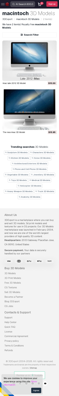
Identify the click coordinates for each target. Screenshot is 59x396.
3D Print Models (12, 278)
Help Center (10, 322)
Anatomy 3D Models (30, 197)
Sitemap (33, 368)
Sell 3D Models (12, 292)
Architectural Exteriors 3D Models (30, 163)
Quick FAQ (9, 326)
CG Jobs (8, 306)
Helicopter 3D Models (30, 186)
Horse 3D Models (42, 158)
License (8, 331)
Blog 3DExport (12, 301)
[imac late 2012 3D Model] (29, 60)
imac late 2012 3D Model (14, 83)
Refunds (8, 350)
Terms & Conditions (14, 345)
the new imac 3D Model (14, 132)
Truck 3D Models (45, 191)
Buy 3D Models (14, 268)
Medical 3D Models (40, 180)
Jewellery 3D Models (43, 174)
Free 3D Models (12, 282)
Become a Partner (13, 296)
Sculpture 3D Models (17, 152)
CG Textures (10, 287)
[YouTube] (45, 384)
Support (8, 317)
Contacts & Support (17, 312)
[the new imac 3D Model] (29, 109)
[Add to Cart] (46, 77)
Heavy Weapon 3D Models (20, 191)
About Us (10, 215)
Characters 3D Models (43, 152)
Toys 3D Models (19, 180)
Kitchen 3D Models (19, 158)
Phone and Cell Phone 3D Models (30, 169)
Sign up (52, 4)
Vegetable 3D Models (17, 174)
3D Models (10, 273)
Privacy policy (11, 340)
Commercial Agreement (16, 336)
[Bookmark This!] (52, 77)
